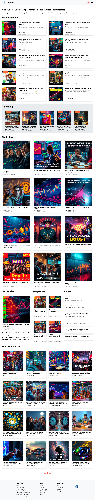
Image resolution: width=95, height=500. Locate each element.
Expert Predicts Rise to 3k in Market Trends (78, 88)
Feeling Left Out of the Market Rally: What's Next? (64, 127)
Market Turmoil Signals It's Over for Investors (16, 325)
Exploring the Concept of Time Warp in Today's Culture (59, 432)
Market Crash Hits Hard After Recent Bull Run (77, 336)
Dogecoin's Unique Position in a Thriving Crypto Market (12, 432)
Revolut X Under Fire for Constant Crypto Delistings (58, 402)
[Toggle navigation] (92, 2)
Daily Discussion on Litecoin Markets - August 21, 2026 (35, 402)
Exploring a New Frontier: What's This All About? (46, 282)
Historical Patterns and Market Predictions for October (46, 208)
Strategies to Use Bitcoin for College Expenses (81, 432)
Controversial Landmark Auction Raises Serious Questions (80, 127)
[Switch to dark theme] (88, 2)
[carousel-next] (89, 121)
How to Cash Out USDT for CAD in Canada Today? (34, 372)
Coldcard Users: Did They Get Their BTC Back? (15, 207)
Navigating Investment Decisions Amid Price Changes (80, 493)
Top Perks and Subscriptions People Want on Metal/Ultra (81, 372)
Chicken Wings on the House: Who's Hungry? (40, 335)
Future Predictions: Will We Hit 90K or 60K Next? (78, 306)
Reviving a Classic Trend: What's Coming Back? (11, 372)
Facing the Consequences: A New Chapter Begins (15, 339)
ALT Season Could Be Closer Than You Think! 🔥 (58, 372)
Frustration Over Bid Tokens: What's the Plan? (77, 170)
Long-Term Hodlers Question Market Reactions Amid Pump (15, 170)
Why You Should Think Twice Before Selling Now (47, 170)
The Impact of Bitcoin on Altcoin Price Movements (16, 245)
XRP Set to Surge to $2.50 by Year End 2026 (55, 335)
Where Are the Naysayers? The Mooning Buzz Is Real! (35, 432)
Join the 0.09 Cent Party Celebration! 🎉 (80, 402)
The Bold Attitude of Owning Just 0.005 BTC (77, 329)
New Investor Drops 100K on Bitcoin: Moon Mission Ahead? (29, 127)
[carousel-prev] (6, 121)
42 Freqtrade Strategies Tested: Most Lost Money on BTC (78, 282)
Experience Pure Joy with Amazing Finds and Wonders (40, 310)
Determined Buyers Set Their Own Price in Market (12, 127)
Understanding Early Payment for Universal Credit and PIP (36, 493)
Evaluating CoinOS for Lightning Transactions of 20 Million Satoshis (12, 463)
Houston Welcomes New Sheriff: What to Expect (47, 245)
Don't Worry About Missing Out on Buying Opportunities (47, 127)
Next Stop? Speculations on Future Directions (35, 463)
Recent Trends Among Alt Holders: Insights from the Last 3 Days (16, 332)
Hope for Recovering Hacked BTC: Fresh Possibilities (58, 493)
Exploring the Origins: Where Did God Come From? (59, 463)
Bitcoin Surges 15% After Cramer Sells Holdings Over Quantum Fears (16, 335)
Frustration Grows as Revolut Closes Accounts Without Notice (12, 493)
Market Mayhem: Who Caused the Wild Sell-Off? (78, 322)
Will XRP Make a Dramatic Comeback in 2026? (77, 207)
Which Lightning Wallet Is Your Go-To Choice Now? (81, 463)
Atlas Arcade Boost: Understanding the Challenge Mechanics (78, 245)
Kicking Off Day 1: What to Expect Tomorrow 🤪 (15, 282)
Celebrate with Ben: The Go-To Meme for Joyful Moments (15, 337)
